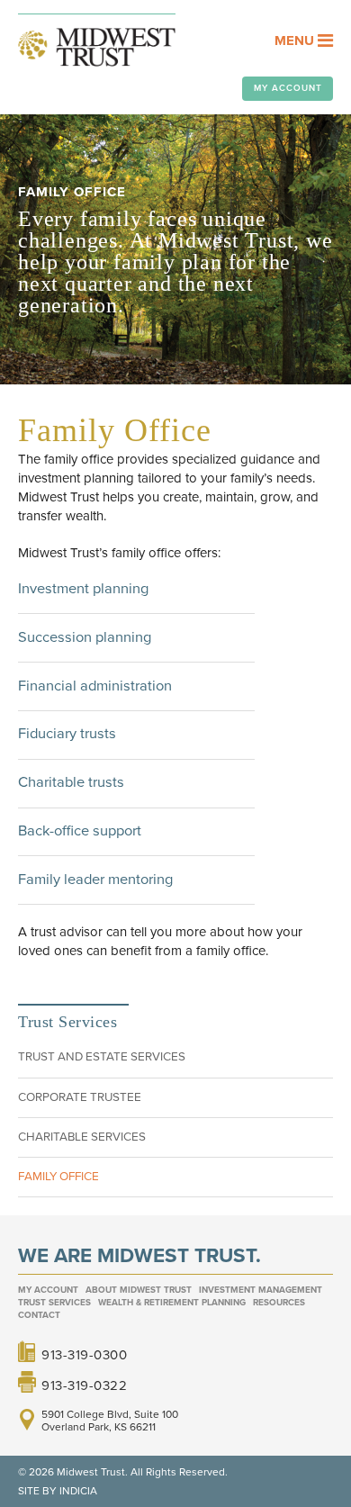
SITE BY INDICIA (57, 1490)
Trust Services (54, 1302)
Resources (279, 1302)
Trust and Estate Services (101, 1057)
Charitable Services (82, 1137)
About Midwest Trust (139, 1290)
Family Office (58, 1176)
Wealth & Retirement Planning (172, 1302)
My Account (288, 88)
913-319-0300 (84, 1354)
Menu (296, 40)
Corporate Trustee (79, 1097)
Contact (39, 1315)
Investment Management (260, 1290)
